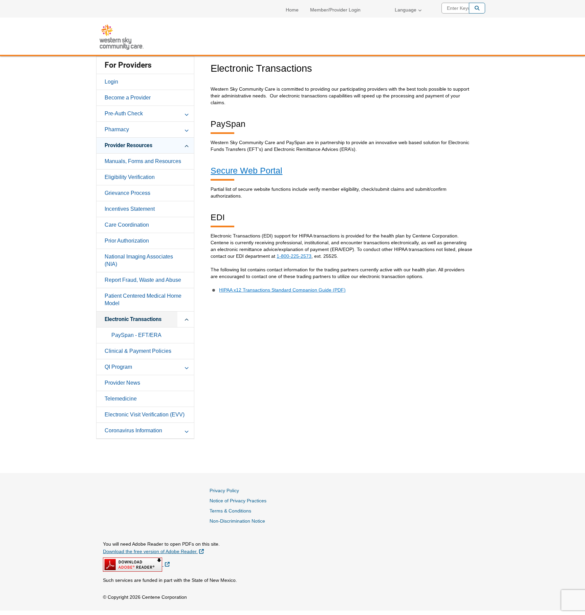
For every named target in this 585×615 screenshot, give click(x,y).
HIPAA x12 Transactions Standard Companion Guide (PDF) (282, 290)
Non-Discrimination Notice (237, 521)
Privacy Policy (224, 490)
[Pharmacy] (186, 129)
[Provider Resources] (186, 145)
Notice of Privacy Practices (238, 500)
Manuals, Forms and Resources (143, 161)
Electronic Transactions (133, 319)
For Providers (128, 65)
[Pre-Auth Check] (186, 113)
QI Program (118, 367)
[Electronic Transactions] (186, 319)
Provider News (122, 383)
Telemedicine (121, 399)
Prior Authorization (127, 241)
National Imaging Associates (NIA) (139, 260)
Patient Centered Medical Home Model (143, 299)
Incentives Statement (130, 209)
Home (292, 10)
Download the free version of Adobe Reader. (153, 551)
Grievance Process (127, 193)
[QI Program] (186, 367)
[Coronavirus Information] (186, 430)
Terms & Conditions (230, 511)
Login (111, 82)
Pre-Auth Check (124, 113)
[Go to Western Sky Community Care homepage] (121, 37)
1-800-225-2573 (294, 256)
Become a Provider (128, 97)
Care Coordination (127, 225)
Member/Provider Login (335, 10)
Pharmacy (117, 129)
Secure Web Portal (246, 170)
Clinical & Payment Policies (138, 351)
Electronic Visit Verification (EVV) (145, 414)
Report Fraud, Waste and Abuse (143, 280)
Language (405, 10)
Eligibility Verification (130, 177)
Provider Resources (128, 145)
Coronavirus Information (133, 430)
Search (477, 8)
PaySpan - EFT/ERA (136, 335)
